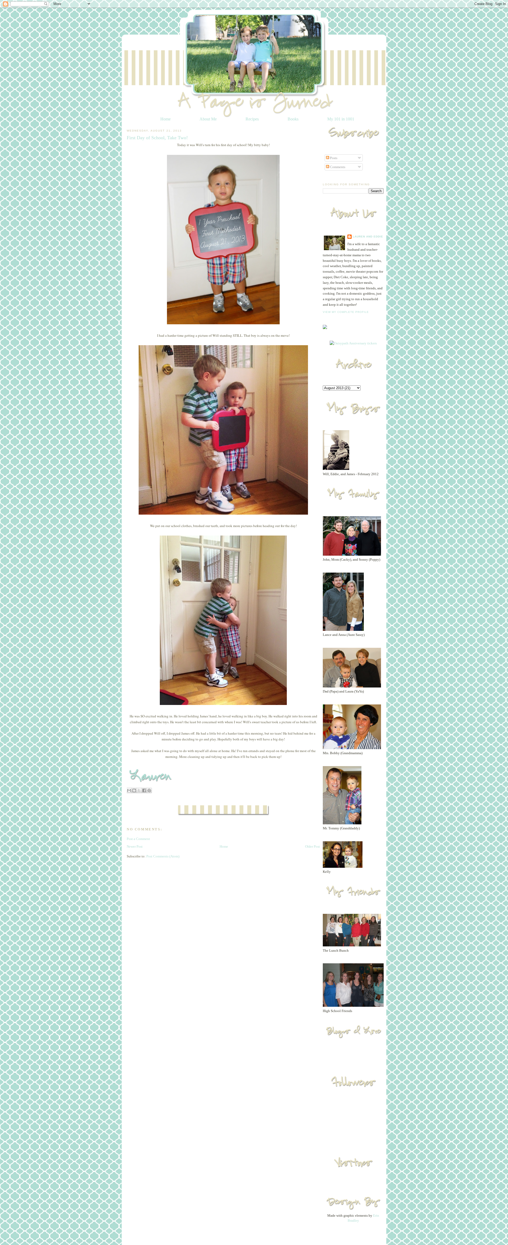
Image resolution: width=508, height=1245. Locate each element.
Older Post (312, 846)
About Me (208, 119)
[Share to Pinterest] (149, 790)
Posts (333, 158)
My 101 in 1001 (340, 119)
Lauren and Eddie (368, 236)
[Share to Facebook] (144, 790)
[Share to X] (139, 790)
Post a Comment (138, 839)
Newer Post (135, 846)
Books (293, 119)
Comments (337, 167)
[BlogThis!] (134, 790)
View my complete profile (346, 312)
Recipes (252, 119)
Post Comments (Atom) (162, 856)
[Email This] (129, 790)
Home (165, 119)
